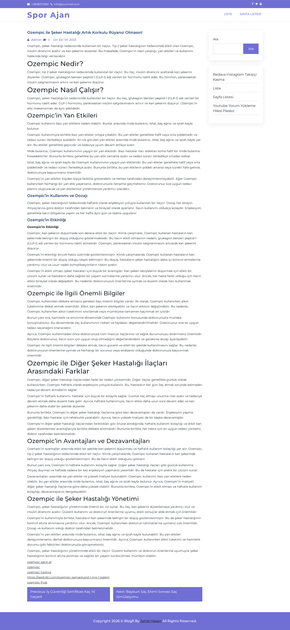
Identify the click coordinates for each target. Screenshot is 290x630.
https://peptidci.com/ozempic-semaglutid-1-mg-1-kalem (68, 577)
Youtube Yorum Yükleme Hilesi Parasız (234, 108)
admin (36, 40)
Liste (217, 88)
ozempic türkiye (39, 572)
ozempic (33, 567)
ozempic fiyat (37, 582)
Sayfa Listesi (223, 97)
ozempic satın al (39, 562)
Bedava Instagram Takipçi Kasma (235, 77)
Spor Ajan (48, 15)
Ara (215, 39)
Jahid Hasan (151, 621)
